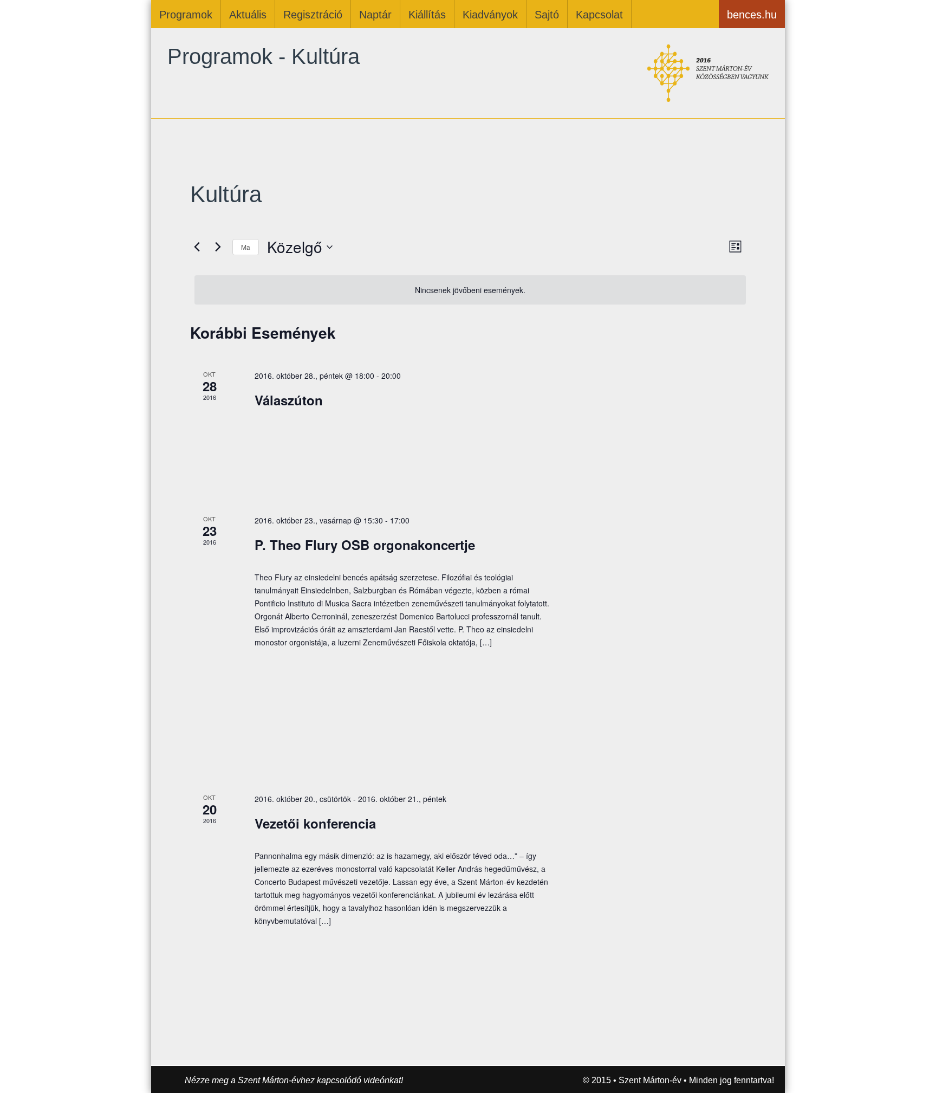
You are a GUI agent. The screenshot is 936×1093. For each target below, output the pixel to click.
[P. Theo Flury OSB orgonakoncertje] (662, 640)
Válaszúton (289, 400)
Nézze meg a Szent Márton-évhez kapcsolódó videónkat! (294, 1080)
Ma (245, 246)
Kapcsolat (599, 15)
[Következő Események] (217, 247)
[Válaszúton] (662, 429)
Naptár (375, 15)
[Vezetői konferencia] (662, 831)
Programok (185, 15)
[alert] (470, 290)
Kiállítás (427, 15)
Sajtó (547, 15)
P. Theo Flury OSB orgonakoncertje (365, 544)
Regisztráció (312, 15)
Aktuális (247, 15)
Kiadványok (490, 15)
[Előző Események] (196, 247)
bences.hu (752, 15)
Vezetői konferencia (315, 823)
